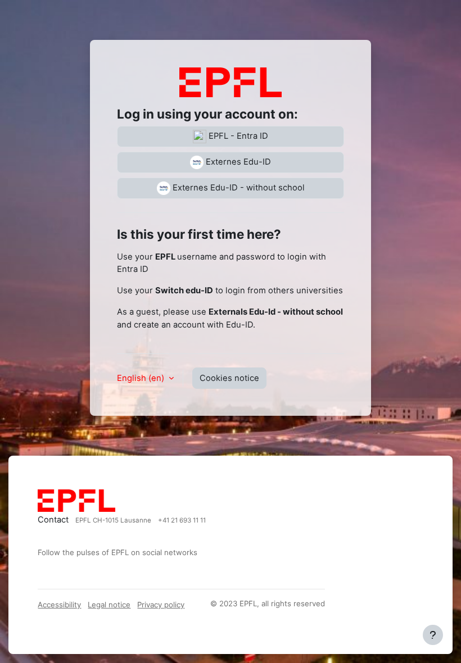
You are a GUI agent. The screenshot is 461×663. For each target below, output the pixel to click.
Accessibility (59, 604)
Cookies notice (229, 378)
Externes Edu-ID (237, 162)
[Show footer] (433, 635)
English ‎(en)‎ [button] (141, 378)
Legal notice (109, 604)
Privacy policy (160, 604)
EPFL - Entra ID (237, 136)
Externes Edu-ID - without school (237, 188)
